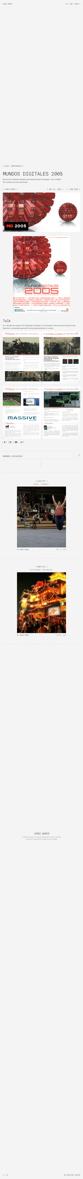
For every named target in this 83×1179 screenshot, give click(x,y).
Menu (77, 4)
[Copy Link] (22, 442)
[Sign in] (71, 4)
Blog (7, 166)
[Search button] (67, 4)
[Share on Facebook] (5, 442)
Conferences (16, 166)
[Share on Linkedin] (16, 442)
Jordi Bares (10, 189)
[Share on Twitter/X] (10, 442)
